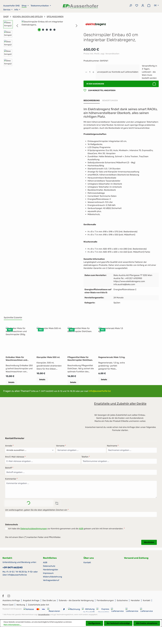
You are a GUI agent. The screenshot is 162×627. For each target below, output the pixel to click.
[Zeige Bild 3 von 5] (47, 30)
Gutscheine (122, 600)
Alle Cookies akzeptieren (146, 623)
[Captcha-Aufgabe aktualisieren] (57, 503)
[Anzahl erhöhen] (93, 72)
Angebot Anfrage (31, 600)
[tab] (92, 100)
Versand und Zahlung (136, 558)
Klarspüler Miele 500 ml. (48, 357)
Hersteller (135, 600)
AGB (81, 528)
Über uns (89, 558)
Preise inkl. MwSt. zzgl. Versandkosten (101, 53)
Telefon (86, 457)
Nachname (113, 445)
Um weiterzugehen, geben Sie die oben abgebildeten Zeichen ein (37, 510)
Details (11, 382)
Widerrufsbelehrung (52, 576)
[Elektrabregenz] (96, 24)
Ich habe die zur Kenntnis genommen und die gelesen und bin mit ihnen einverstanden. (66, 528)
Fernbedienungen (105, 600)
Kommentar (11, 479)
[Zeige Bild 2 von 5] (43, 30)
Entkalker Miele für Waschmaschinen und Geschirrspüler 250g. (16, 358)
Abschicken (149, 542)
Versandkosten (44, 614)
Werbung (20, 605)
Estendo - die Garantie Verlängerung (76, 600)
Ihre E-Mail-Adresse (15, 457)
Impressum (48, 573)
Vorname (61, 445)
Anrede (9, 445)
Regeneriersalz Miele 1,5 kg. (111, 357)
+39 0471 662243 (13, 567)
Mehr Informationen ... (12, 625)
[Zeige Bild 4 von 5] (51, 30)
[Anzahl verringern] (86, 72)
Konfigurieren (94, 623)
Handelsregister (50, 569)
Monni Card (8, 605)
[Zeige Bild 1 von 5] (39, 30)
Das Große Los (49, 600)
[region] (41, 44)
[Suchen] (131, 5)
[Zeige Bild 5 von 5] (54, 30)
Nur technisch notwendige (118, 623)
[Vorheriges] (17, 26)
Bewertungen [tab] (110, 100)
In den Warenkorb (95, 84)
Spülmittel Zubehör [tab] (13, 317)
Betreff (9, 468)
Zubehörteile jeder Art (38, 605)
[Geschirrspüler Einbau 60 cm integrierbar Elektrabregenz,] (47, 23)
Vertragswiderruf (51, 580)
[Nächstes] (76, 26)
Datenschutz (49, 566)
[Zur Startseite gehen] (81, 6)
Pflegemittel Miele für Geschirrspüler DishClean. (80, 358)
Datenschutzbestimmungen (33, 528)
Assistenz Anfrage (11, 600)
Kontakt (87, 562)
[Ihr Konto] (143, 5)
